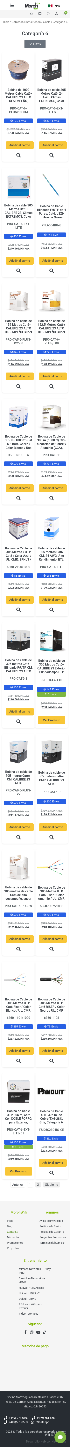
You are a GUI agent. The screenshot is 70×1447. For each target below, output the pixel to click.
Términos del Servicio (52, 1242)
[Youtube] (38, 1332)
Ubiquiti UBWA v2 (29, 1293)
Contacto (12, 1231)
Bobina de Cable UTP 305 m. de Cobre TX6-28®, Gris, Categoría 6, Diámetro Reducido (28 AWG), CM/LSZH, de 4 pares (51, 1124)
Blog (9, 1226)
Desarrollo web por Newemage (46, 1441)
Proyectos (13, 1248)
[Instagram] (31, 1332)
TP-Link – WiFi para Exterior (30, 1306)
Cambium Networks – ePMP (32, 1280)
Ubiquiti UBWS (27, 1298)
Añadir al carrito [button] (19, 145)
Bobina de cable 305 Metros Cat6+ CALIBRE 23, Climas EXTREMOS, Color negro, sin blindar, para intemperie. (18, 214)
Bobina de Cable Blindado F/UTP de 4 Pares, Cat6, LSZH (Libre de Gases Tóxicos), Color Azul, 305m (51, 215)
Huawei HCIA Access (31, 1287)
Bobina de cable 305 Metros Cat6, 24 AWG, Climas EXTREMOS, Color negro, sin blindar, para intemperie (51, 99)
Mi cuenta (13, 1237)
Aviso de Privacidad (51, 1220)
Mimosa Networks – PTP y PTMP (35, 1270)
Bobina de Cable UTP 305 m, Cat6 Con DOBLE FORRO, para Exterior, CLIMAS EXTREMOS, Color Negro (18, 1120)
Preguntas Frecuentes (52, 1237)
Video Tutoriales (28, 1313)
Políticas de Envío (49, 1226)
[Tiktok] (44, 1332)
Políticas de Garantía (52, 1231)
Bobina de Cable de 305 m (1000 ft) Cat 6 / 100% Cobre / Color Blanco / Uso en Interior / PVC (18, 444)
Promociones (15, 1242)
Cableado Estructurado (26, 22)
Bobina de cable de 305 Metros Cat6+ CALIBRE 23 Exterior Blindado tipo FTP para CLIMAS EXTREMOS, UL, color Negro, (51, 672)
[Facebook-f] (25, 1332)
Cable (46, 22)
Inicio (6, 22)
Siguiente (51, 1185)
